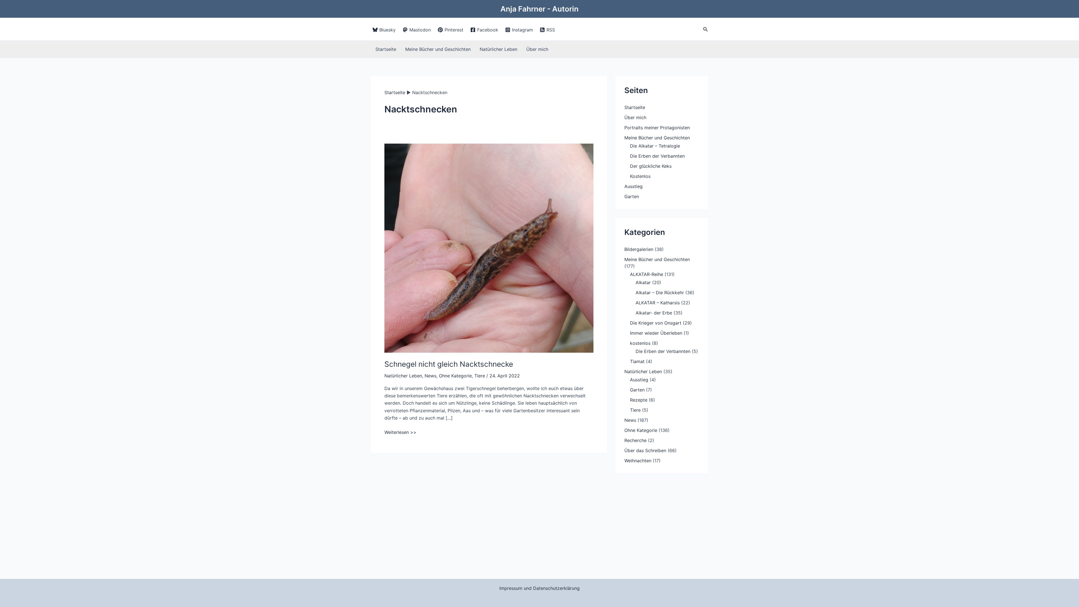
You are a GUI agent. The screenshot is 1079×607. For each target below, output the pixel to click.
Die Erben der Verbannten (657, 156)
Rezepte (638, 400)
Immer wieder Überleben (656, 333)
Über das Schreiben (645, 450)
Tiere (479, 376)
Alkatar (643, 282)
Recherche (635, 440)
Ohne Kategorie (455, 376)
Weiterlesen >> (400, 432)
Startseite (385, 49)
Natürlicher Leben (498, 49)
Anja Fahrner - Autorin (539, 8)
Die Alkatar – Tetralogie (655, 146)
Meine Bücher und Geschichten (438, 49)
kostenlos (640, 343)
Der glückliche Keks (651, 166)
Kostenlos (640, 176)
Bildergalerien (638, 249)
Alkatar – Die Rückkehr (660, 292)
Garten (631, 196)
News (430, 376)
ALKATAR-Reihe (646, 274)
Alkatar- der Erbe (654, 313)
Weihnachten (637, 460)
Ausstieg (633, 186)
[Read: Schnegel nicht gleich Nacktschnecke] (488, 248)
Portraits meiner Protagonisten (657, 127)
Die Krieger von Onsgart (655, 323)
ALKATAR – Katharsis (658, 302)
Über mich (537, 49)
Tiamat (637, 361)
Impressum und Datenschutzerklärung (539, 588)
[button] (705, 29)
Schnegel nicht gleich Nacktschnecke (448, 364)
